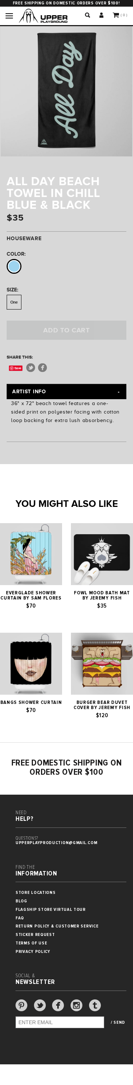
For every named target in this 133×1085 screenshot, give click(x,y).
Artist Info (29, 391)
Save (17, 368)
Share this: (20, 357)
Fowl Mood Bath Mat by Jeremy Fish (102, 595)
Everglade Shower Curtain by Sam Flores (31, 595)
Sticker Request (35, 934)
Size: (12, 290)
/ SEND (118, 1022)
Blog (21, 901)
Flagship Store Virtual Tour (51, 909)
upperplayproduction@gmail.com (56, 843)
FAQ (20, 918)
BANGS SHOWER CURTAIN (31, 702)
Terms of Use (31, 943)
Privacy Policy (33, 951)
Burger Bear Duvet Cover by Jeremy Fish (102, 705)
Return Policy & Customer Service (57, 926)
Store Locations (36, 892)
